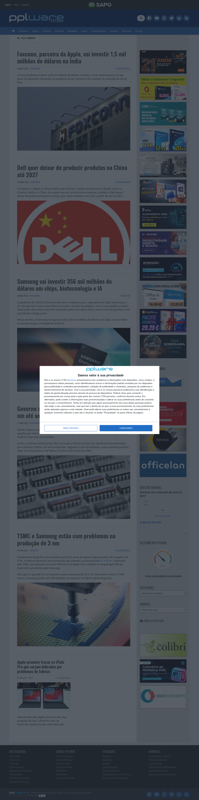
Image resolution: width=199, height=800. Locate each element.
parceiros (71, 380)
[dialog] (99, 400)
